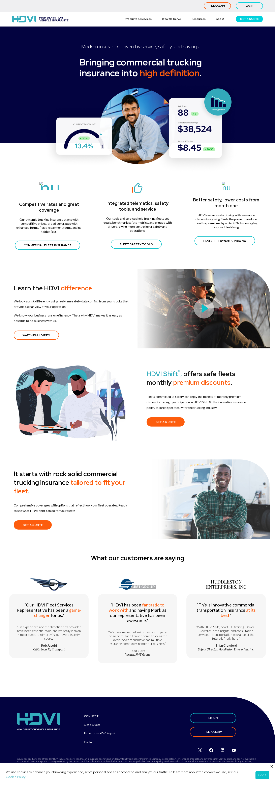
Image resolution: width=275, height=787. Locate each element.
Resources (198, 19)
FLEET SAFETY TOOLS (136, 244)
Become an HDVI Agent (99, 733)
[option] (49, 628)
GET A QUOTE (249, 19)
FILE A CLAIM (217, 5)
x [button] (271, 766)
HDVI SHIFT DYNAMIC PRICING (224, 241)
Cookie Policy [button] (15, 777)
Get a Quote (92, 725)
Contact (89, 742)
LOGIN (249, 5)
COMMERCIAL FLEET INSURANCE (47, 245)
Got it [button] (262, 775)
